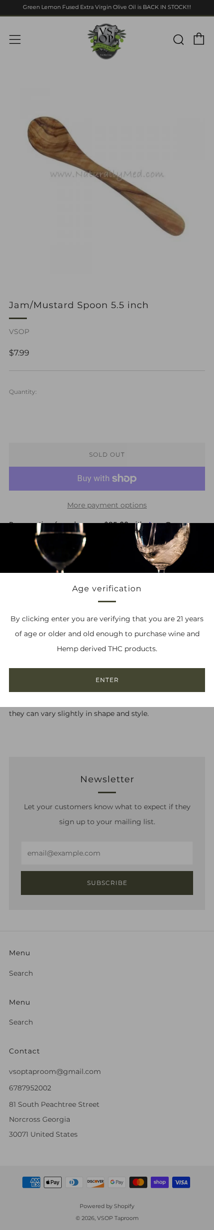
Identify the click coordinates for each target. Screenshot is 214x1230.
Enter (107, 680)
